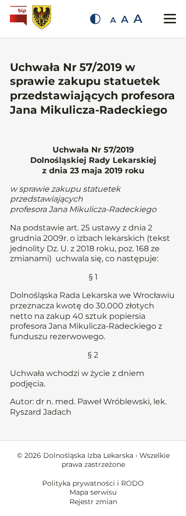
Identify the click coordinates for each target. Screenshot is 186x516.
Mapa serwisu (93, 492)
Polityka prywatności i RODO (93, 483)
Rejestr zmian (93, 501)
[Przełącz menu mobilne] (170, 18)
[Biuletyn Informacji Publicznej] (19, 19)
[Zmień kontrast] (95, 19)
